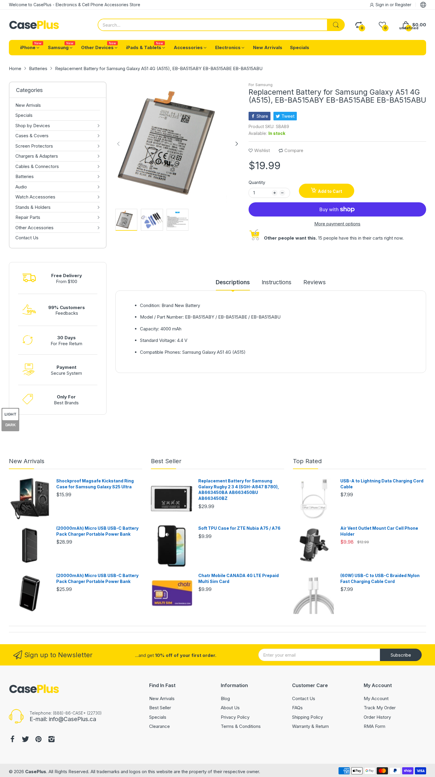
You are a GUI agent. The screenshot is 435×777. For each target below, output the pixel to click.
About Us (230, 707)
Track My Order (380, 707)
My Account (376, 698)
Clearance (159, 726)
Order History (377, 717)
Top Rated (307, 461)
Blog (225, 698)
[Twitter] (25, 740)
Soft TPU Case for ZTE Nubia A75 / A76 (239, 528)
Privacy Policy (235, 717)
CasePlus (35, 771)
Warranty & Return (310, 726)
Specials (157, 717)
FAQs (297, 707)
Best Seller (166, 461)
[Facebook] (12, 740)
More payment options (337, 224)
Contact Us (303, 698)
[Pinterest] (38, 740)
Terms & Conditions (241, 726)
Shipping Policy (307, 717)
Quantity (257, 182)
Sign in (383, 4)
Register (403, 4)
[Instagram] (51, 740)
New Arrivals (26, 461)
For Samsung (261, 84)
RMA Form (374, 726)
